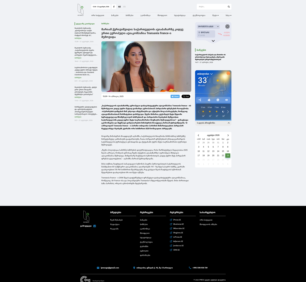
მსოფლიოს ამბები (208, 224)
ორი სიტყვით (97, 15)
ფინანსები (145, 255)
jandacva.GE (178, 245)
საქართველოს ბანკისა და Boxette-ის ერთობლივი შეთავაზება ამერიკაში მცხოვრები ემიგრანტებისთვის (210, 57)
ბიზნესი (129, 15)
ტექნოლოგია (199, 15)
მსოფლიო (162, 15)
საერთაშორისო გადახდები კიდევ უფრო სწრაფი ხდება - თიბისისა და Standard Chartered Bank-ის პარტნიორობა (86, 71)
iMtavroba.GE (179, 228)
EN (124, 6)
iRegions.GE (178, 233)
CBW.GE (176, 250)
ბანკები (114, 15)
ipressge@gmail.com (110, 268)
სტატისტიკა (180, 15)
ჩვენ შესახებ (116, 220)
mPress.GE (177, 237)
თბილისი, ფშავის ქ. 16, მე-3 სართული (155, 268)
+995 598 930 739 (200, 268)
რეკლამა (114, 229)
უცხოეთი (144, 251)
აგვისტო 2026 (213, 135)
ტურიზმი (144, 246)
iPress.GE (177, 220)
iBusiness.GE (178, 224)
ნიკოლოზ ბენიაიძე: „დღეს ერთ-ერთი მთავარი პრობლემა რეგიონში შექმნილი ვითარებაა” (86, 90)
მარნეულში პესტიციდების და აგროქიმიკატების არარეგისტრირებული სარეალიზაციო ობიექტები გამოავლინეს (86, 110)
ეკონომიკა (145, 15)
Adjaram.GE (178, 241)
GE (119, 6)
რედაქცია (115, 224)
